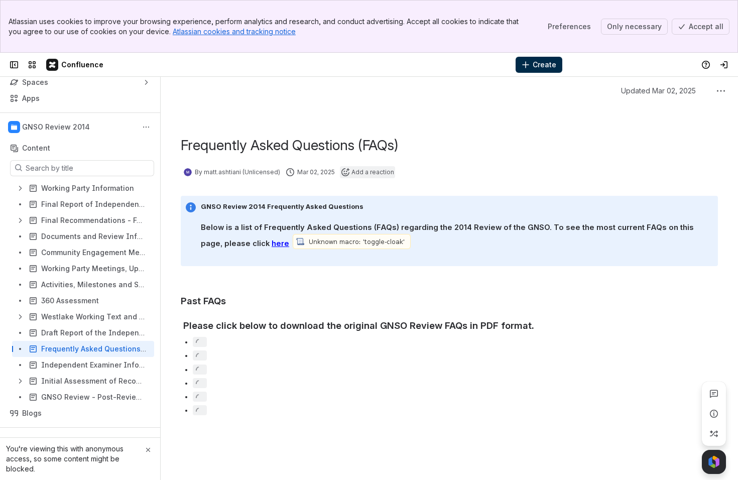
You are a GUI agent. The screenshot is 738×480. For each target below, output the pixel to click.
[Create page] (714, 434)
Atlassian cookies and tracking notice (234, 31)
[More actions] (146, 127)
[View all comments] (714, 394)
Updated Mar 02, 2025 (658, 90)
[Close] (148, 450)
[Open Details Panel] (714, 414)
